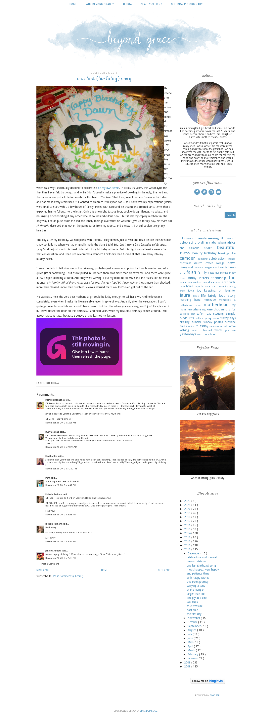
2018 (187, 517)
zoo (199, 334)
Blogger (215, 695)
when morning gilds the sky (207, 477)
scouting (218, 313)
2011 (187, 545)
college (220, 263)
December (194, 553)
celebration (217, 258)
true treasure (195, 606)
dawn (231, 263)
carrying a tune (196, 585)
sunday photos (213, 322)
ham (182, 286)
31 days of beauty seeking (199, 238)
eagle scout (212, 267)
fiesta (211, 272)
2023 (187, 500)
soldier (199, 318)
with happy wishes (198, 577)
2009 (187, 662)
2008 (187, 666)
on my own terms (108, 187)
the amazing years (208, 413)
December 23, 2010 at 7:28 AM (60, 422)
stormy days (228, 318)
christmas (185, 263)
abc (213, 242)
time (182, 326)
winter (218, 330)
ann (182, 248)
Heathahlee (51, 456)
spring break (211, 318)
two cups (192, 601)
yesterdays (188, 334)
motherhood (216, 304)
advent (222, 242)
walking (184, 330)
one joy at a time (197, 597)
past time (192, 610)
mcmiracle (210, 299)
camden (188, 258)
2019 (187, 513)
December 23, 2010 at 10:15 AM (61, 447)
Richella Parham (54, 494)
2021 (187, 504)
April (191, 646)
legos (196, 296)
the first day (194, 614)
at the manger (195, 589)
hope (197, 286)
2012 (187, 541)
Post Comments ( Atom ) (68, 576)
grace (183, 282)
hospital (206, 286)
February (193, 654)
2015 (187, 529)
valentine (214, 326)
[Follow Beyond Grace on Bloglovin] (208, 682)
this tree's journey (197, 581)
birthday (52, 383)
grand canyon (211, 282)
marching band (190, 299)
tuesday (202, 326)
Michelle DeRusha (54, 400)
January (193, 658)
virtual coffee (228, 326)
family (202, 272)
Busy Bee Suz (52, 432)
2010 (187, 549)
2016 (187, 525)
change (231, 258)
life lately (208, 296)
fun (232, 277)
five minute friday (225, 272)
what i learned (202, 330)
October (193, 622)
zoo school (208, 334)
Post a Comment (50, 564)
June (191, 638)
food (182, 278)
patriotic (184, 313)
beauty (197, 253)
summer (196, 322)
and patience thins (198, 573)
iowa (191, 290)
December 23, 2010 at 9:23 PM (60, 558)
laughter (230, 290)
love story (227, 296)
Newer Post (43, 570)
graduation (194, 282)
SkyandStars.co (149, 711)
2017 (187, 521)
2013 (187, 537)
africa (127, 4)
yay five (230, 330)
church (198, 263)
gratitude (228, 282)
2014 (187, 533)
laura (185, 295)
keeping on (213, 290)
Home (73, 4)
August (192, 630)
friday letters (198, 278)
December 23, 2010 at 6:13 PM (60, 514)
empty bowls (228, 267)
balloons (194, 248)
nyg (204, 309)
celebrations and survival (202, 557)
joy (199, 290)
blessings (223, 253)
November (194, 617)
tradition (190, 326)
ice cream (218, 286)
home (189, 286)
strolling (185, 322)
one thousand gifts (221, 309)
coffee (209, 263)
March (192, 650)
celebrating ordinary (187, 4)
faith (191, 272)
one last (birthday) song (201, 565)
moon (198, 305)
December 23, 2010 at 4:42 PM (60, 485)
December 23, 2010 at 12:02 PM (61, 468)
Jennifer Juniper (53, 550)
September (195, 626)
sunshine (230, 322)
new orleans (194, 309)
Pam (48, 478)
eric (182, 272)
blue (233, 253)
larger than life (195, 593)
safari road (204, 313)
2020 (187, 508)
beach (208, 248)
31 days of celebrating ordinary (208, 240)
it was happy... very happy (203, 569)
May (191, 642)
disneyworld (187, 267)
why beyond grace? (100, 4)
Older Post (165, 570)
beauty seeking (151, 4)
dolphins (200, 267)
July (190, 634)
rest (193, 314)
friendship (218, 278)
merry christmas (196, 561)
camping (202, 258)
